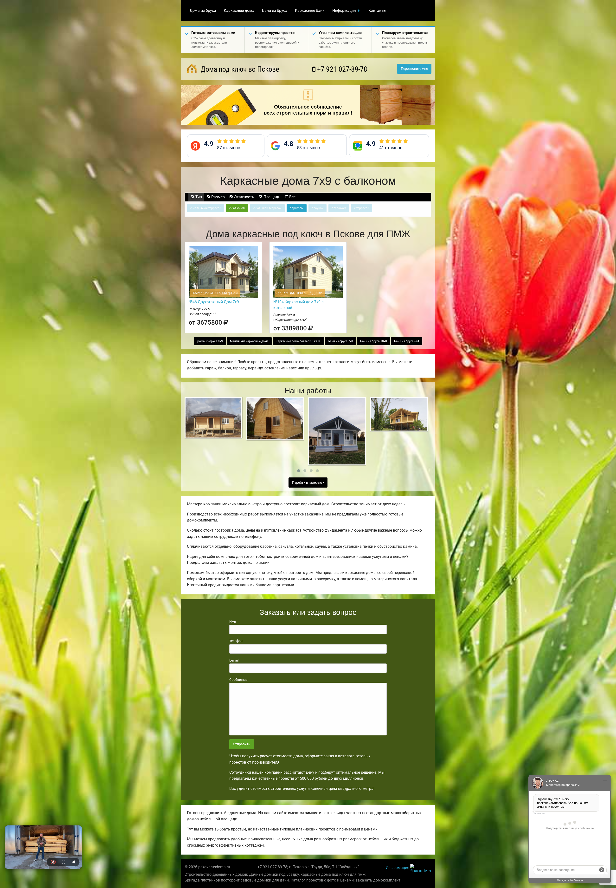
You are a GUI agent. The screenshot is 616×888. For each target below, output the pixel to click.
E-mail (233, 660)
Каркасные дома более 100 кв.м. (298, 341)
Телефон (236, 641)
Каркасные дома (239, 10)
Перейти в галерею (307, 483)
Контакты (377, 10)
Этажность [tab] (243, 197)
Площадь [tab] (271, 197)
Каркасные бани (310, 10)
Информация (344, 10)
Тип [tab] (198, 197)
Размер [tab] (217, 197)
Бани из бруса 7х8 (340, 341)
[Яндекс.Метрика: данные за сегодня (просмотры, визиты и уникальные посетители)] (420, 868)
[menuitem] (203, 10)
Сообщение (238, 680)
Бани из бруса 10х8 (373, 341)
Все (291, 197)
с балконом (237, 208)
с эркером (296, 208)
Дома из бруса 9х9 (210, 341)
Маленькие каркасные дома (249, 341)
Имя (232, 622)
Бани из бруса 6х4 (406, 341)
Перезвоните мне (414, 69)
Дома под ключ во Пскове (239, 69)
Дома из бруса (203, 10)
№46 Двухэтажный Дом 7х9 (214, 302)
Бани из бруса (274, 10)
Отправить (241, 744)
